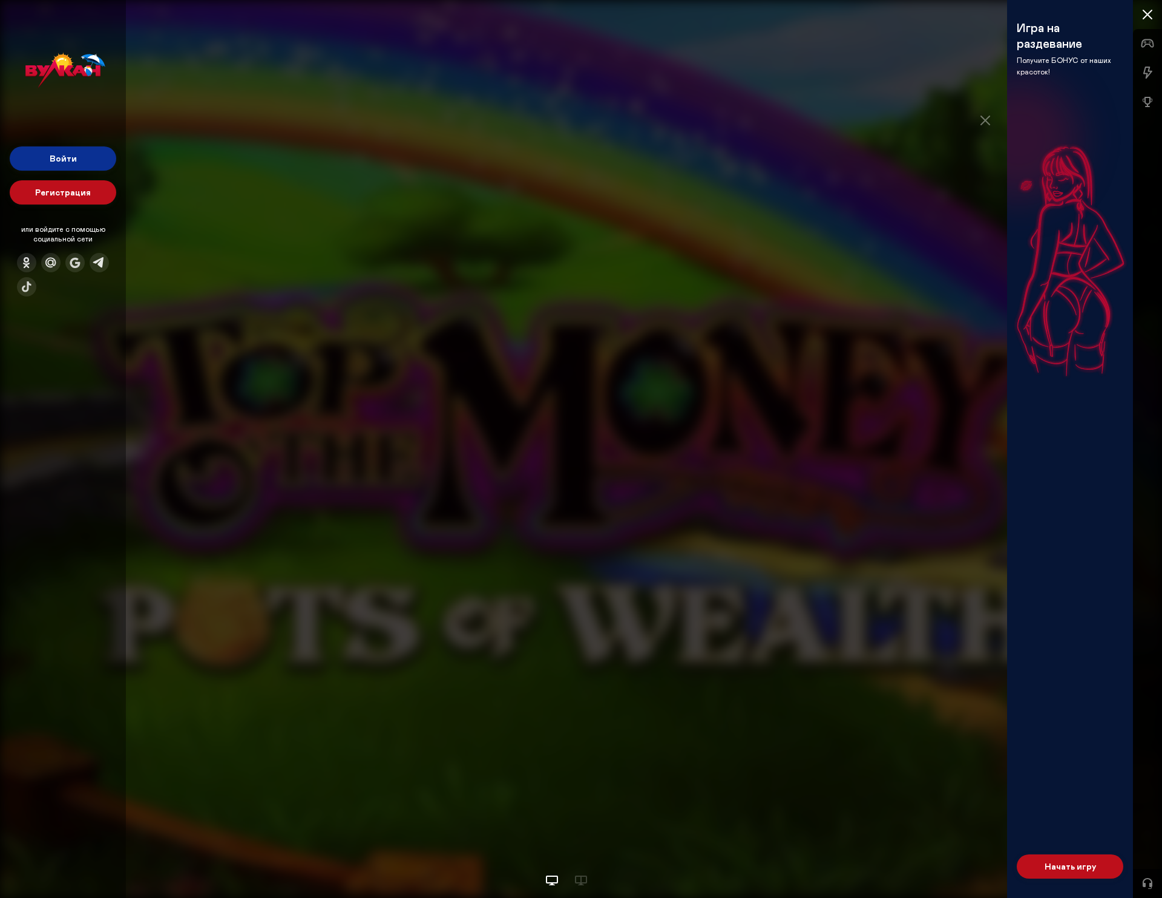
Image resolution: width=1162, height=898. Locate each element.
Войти (63, 158)
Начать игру (1070, 866)
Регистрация (63, 192)
